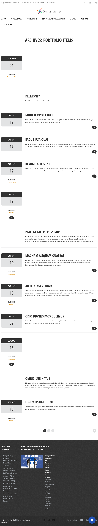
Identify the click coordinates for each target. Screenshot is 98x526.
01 (12, 65)
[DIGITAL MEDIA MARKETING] (49, 13)
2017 (13, 115)
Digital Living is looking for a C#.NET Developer (10, 488)
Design (11, 212)
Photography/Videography (53, 18)
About (4, 18)
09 (12, 323)
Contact (84, 18)
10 (12, 263)
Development (32, 18)
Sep (9, 340)
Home (69, 520)
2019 (14, 58)
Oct (10, 115)
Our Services (16, 18)
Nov (10, 58)
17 (12, 122)
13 (12, 348)
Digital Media (11, 77)
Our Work (8, 24)
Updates (73, 18)
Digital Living (19, 520)
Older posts (90, 430)
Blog (87, 520)
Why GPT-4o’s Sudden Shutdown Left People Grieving (10, 471)
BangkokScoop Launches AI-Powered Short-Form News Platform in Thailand (10, 460)
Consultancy (12, 182)
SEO (81, 520)
